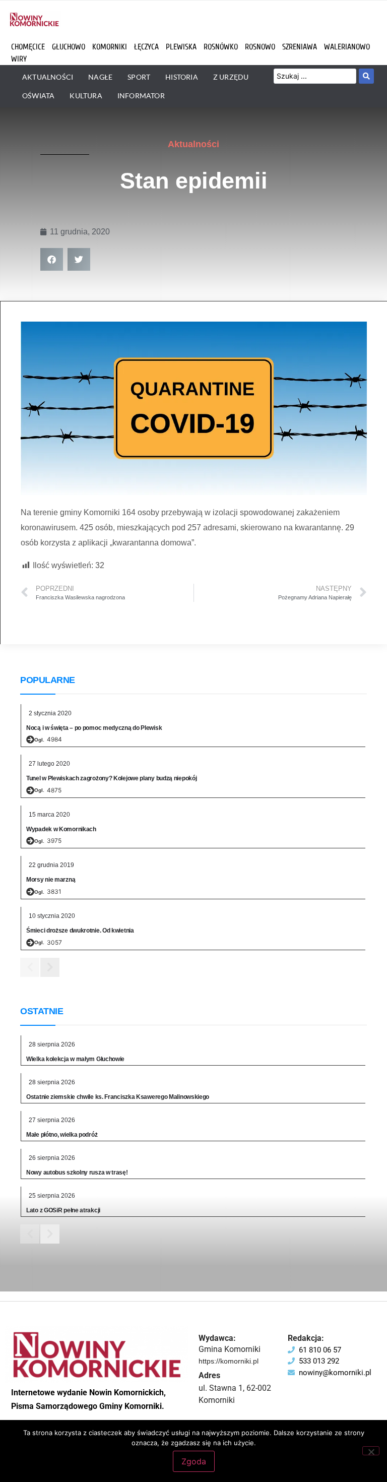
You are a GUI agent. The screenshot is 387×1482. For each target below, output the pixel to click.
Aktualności (193, 144)
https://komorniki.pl (229, 1361)
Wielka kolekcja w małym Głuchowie (75, 1059)
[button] (51, 259)
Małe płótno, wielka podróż (61, 1134)
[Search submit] (366, 76)
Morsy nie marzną (50, 879)
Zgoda (193, 1461)
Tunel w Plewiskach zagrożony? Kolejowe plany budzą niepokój (111, 778)
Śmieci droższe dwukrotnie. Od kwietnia (80, 930)
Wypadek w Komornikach (61, 829)
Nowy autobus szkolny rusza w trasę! (77, 1172)
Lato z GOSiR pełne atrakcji (63, 1210)
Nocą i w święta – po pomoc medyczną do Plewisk (94, 727)
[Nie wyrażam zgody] (370, 1450)
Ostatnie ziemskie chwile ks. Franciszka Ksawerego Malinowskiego (117, 1096)
